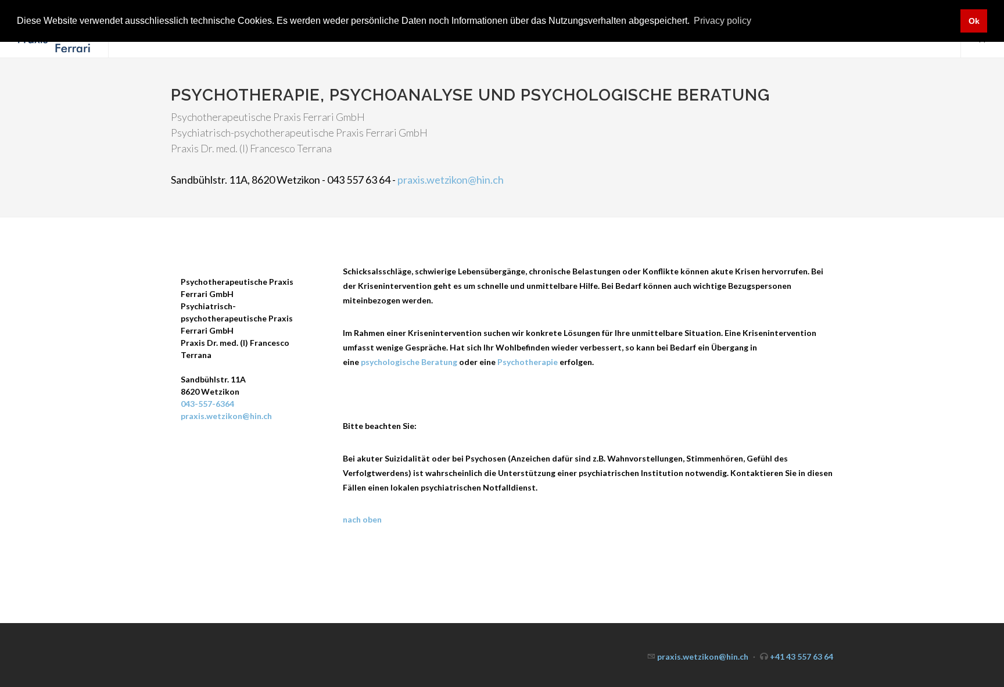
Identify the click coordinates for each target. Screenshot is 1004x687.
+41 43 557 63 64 (801, 656)
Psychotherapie (527, 362)
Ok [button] (974, 21)
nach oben (362, 519)
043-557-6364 (207, 404)
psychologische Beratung (409, 362)
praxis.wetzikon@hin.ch (450, 179)
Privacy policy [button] (722, 21)
